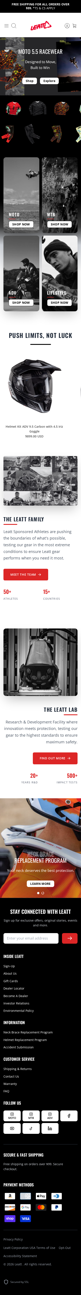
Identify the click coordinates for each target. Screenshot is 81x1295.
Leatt (19, 1264)
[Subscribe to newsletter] (70, 938)
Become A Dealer (15, 996)
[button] (38, 893)
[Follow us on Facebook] (69, 1115)
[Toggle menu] (6, 26)
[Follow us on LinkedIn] (50, 1128)
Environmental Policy (18, 1011)
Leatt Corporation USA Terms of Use (29, 1248)
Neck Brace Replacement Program (28, 1032)
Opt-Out (65, 1248)
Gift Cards (10, 981)
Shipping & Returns (17, 1069)
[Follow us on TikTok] (31, 1128)
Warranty (10, 1084)
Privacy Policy (13, 1239)
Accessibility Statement (20, 1256)
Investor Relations (16, 1003)
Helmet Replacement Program (25, 1040)
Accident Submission (18, 1047)
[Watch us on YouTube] (12, 1128)
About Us (10, 973)
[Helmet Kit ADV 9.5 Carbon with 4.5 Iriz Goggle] (34, 386)
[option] (40, 848)
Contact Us (11, 1076)
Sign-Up (9, 966)
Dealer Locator (13, 988)
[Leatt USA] (41, 26)
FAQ (6, 1091)
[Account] (65, 26)
